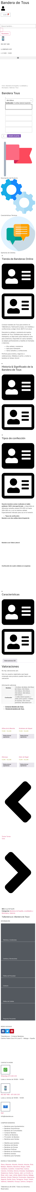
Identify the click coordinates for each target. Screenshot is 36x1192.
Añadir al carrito (14, 136)
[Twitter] (7, 1031)
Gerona (16, 1171)
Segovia (3, 1179)
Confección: (9, 103)
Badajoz (3, 1166)
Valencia (11, 88)
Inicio (3, 86)
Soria (13, 1179)
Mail (2, 1113)
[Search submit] (1, 30)
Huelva (11, 1173)
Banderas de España (12, 86)
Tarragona (19, 1179)
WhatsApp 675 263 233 (9, 1076)
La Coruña (27, 1173)
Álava (3, 1164)
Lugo (10, 1175)
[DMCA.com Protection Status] (14, 1056)
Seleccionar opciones (7, 736)
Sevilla (9, 1179)
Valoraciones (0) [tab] (10, 661)
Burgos (23, 1166)
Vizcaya (17, 1181)
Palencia (15, 1177)
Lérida (15, 1175)
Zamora (23, 1181)
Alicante (14, 1164)
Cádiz (28, 1166)
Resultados (5, 33)
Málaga (31, 1175)
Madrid (20, 1175)
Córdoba (10, 1171)
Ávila (31, 1164)
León (6, 1175)
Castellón (11, 1169)
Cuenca (26, 1169)
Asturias (26, 1164)
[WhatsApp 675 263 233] (5, 1069)
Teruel (26, 1179)
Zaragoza (29, 1181)
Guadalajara (30, 1171)
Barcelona (16, 1166)
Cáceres (3, 1171)
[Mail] (5, 1106)
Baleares (10, 1166)
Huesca (16, 1173)
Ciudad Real (19, 1169)
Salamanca (30, 1177)
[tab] (18, 160)
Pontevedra (22, 1177)
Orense (9, 1177)
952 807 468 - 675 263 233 (10, 1094)
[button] (18, 57)
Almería (20, 1164)
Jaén (21, 1173)
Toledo (31, 1179)
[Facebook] (3, 1031)
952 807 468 (5, 44)
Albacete (8, 1164)
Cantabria (4, 1169)
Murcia (25, 1175)
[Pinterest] (12, 1031)
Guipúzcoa (4, 1173)
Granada (22, 1171)
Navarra (3, 1177)
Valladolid (10, 1181)
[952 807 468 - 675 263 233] (5, 1088)
